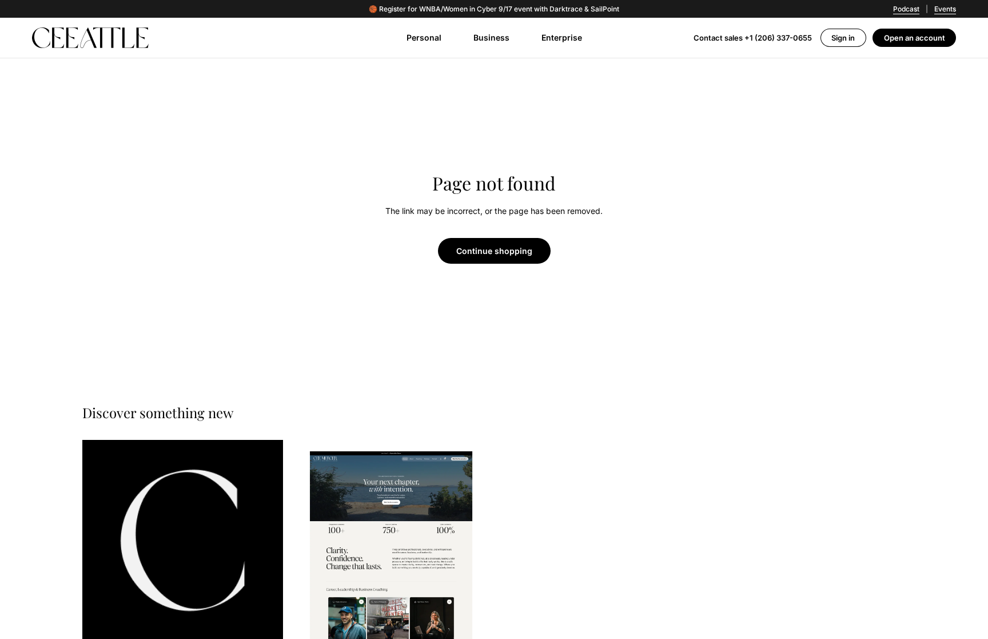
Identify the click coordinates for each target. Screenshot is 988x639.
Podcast (906, 9)
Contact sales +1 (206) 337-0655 (753, 37)
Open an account (914, 37)
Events (945, 9)
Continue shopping (494, 251)
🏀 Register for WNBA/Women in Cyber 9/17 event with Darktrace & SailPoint (494, 9)
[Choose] (265, 623)
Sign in (843, 37)
